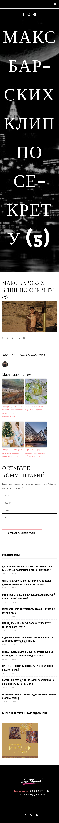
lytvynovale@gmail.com (32, 794)
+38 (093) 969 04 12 (39, 791)
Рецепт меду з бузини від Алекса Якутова (34, 408)
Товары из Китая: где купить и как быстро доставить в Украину (13, 453)
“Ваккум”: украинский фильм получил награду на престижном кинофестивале (12, 411)
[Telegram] (34, 14)
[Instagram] (29, 14)
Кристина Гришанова (28, 355)
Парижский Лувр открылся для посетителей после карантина (35, 453)
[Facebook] (23, 14)
